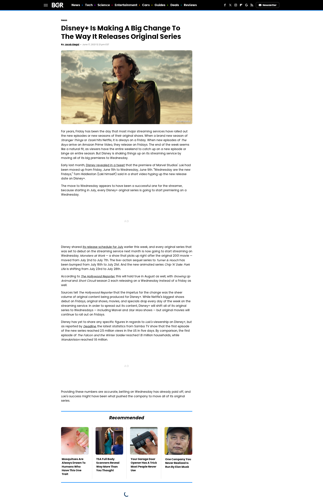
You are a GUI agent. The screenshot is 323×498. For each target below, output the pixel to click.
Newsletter (269, 5)
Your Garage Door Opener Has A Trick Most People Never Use (144, 464)
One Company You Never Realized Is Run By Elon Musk (178, 463)
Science (104, 5)
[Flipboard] (241, 5)
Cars (146, 5)
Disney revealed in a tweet (105, 165)
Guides (160, 5)
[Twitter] (230, 5)
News (75, 5)
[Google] (246, 5)
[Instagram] (235, 5)
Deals (174, 5)
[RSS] (251, 5)
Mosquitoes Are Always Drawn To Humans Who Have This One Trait (73, 466)
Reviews (190, 5)
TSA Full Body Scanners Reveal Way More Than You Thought (107, 464)
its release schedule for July (103, 247)
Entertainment (126, 5)
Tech (89, 5)
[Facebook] (225, 5)
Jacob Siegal (72, 44)
